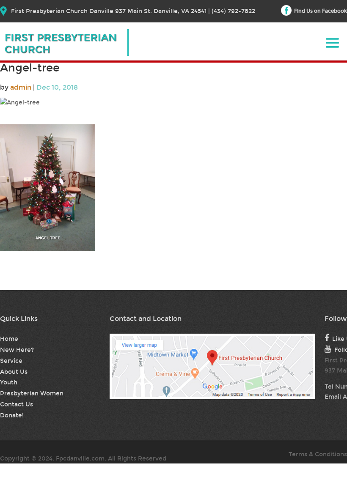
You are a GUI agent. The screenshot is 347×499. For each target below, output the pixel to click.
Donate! (12, 415)
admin (20, 87)
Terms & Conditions (318, 454)
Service (11, 361)
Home (9, 339)
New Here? (17, 350)
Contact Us (16, 404)
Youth (8, 382)
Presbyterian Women (31, 393)
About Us (14, 372)
